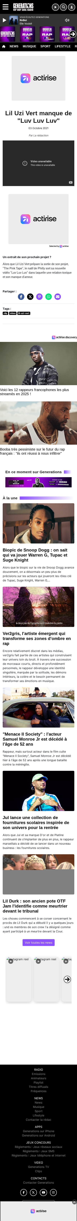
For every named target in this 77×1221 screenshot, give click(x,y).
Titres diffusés (38, 1087)
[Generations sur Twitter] (33, 1192)
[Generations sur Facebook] (23, 1192)
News (14, 46)
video (13, 313)
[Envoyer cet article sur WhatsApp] (48, 298)
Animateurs (38, 1078)
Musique (29, 46)
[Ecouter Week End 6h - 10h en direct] (38, 482)
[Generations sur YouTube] (43, 1192)
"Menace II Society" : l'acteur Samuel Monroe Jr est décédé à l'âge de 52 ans (35, 739)
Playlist (38, 1082)
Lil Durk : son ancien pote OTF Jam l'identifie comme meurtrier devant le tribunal (35, 906)
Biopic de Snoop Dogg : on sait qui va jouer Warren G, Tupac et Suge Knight (35, 555)
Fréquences (38, 1091)
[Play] (5, 20)
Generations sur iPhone (38, 1131)
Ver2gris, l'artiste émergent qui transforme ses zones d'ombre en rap (37, 638)
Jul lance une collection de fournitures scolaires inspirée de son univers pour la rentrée (36, 822)
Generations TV (38, 1167)
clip (5, 313)
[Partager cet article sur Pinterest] (38, 298)
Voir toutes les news (38, 942)
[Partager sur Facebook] (20, 298)
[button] (19, 979)
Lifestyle (63, 46)
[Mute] (67, 20)
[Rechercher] (63, 7)
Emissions (38, 1074)
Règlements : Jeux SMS (38, 1151)
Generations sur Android (38, 1135)
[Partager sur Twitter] (29, 298)
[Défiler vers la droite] (67, 979)
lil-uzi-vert (23, 313)
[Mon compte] (71, 7)
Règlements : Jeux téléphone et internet (39, 1155)
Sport (45, 46)
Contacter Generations (38, 1182)
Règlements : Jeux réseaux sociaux (38, 1147)
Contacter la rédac (38, 1119)
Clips (38, 1171)
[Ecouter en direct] (55, 7)
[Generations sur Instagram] (53, 1192)
